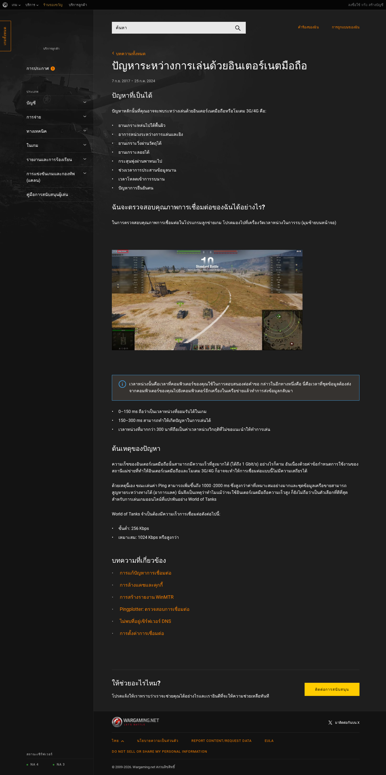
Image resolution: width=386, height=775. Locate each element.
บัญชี (31, 102)
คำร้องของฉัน (308, 27)
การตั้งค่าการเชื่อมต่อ (142, 633)
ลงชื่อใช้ (354, 5)
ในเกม (32, 145)
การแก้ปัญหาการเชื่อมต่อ (145, 573)
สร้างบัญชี (376, 5)
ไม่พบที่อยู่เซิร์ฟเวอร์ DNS (145, 621)
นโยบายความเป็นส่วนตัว (157, 741)
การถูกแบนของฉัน (345, 27)
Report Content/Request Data (221, 741)
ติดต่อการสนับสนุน (332, 689)
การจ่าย (34, 117)
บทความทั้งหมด (130, 53)
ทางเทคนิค (37, 131)
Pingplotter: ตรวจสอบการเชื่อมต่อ (155, 609)
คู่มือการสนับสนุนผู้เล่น (47, 194)
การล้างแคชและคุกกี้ (141, 585)
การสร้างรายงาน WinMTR (147, 597)
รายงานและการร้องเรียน (49, 159)
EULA (269, 741)
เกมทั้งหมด (5, 36)
